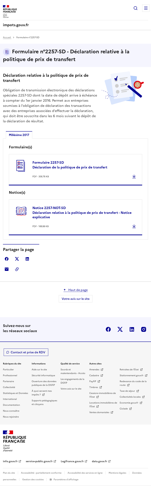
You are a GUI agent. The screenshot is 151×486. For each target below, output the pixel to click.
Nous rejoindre (11, 416)
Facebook (108, 329)
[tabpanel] (75, 190)
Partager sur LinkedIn (27, 259)
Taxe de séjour (128, 391)
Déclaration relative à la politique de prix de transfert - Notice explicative (81, 212)
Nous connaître (11, 411)
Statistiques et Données (15, 393)
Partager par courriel (6, 269)
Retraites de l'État (129, 369)
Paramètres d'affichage (66, 479)
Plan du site (9, 473)
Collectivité (9, 387)
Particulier (8, 369)
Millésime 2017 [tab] (19, 135)
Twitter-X (120, 329)
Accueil (7, 37)
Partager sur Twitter (17, 259)
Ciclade (124, 408)
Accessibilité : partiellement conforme (41, 473)
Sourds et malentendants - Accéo (73, 371)
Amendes (94, 369)
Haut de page (78, 290)
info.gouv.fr (10, 461)
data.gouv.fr (99, 461)
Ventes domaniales (99, 412)
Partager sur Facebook (6, 259)
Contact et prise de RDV (28, 352)
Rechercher (135, 8)
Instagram (143, 329)
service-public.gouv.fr (39, 461)
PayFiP (93, 381)
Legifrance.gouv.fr (72, 461)
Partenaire (8, 381)
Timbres (94, 387)
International (10, 399)
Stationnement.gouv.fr (132, 375)
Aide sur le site (39, 369)
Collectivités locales (130, 397)
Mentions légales (117, 473)
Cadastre (94, 375)
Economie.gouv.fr (129, 402)
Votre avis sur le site (75, 299)
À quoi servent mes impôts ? (42, 392)
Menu (146, 8)
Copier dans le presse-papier (17, 269)
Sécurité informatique (43, 375)
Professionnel (10, 375)
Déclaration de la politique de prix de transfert (69, 165)
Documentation (11, 405)
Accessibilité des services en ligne (85, 473)
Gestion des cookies (33, 479)
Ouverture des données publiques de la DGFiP (44, 383)
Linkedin (131, 329)
